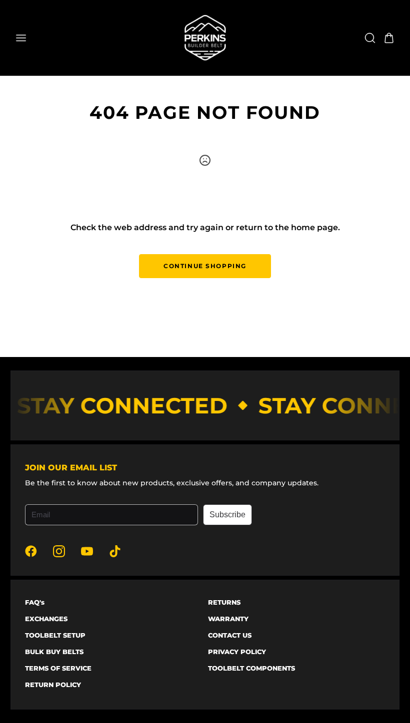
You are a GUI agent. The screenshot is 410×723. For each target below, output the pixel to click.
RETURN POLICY (53, 685)
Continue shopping (205, 266)
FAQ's (34, 602)
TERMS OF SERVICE (58, 668)
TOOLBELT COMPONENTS (251, 668)
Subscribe (228, 514)
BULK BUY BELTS (54, 652)
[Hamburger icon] (88, 38)
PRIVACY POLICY (237, 652)
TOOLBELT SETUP (55, 635)
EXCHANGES (46, 619)
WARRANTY (228, 619)
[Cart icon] (389, 38)
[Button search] (370, 38)
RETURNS (224, 602)
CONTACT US (230, 635)
